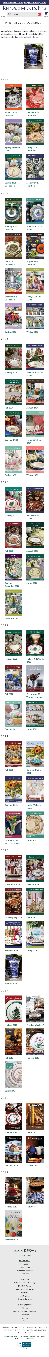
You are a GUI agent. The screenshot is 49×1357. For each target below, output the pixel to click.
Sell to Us (24, 1292)
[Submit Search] (9, 14)
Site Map (27, 1327)
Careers (25, 1318)
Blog (25, 1321)
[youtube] (33, 1250)
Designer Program (25, 1299)
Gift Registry (25, 1296)
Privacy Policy (39, 1327)
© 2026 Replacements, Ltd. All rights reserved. (19, 1337)
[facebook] (25, 1250)
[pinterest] (28, 1250)
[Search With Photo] (39, 14)
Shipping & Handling (25, 1270)
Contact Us (24, 1264)
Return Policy (25, 1267)
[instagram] (30, 1250)
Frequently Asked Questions (24, 1311)
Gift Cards (25, 1274)
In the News (25, 1315)
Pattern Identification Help (24, 1283)
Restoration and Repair (25, 1289)
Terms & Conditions (11, 1327)
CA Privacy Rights (12, 1330)
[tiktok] (36, 1250)
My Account (25, 1255)
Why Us (25, 1308)
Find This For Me (24, 1286)
